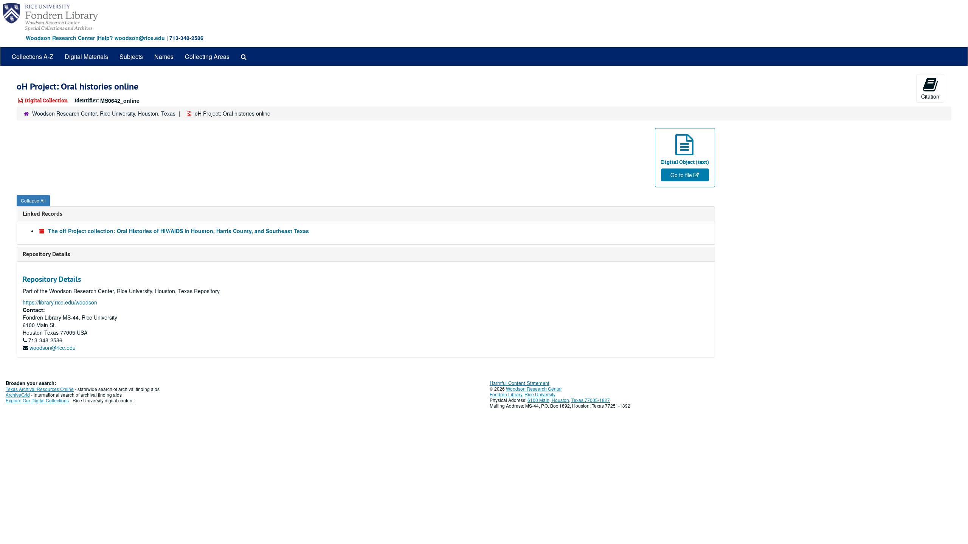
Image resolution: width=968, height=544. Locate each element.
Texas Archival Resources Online (40, 389)
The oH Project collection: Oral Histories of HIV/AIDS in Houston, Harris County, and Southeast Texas (178, 231)
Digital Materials (86, 56)
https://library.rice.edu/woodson (60, 302)
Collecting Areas (207, 56)
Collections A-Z (32, 56)
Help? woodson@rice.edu (131, 38)
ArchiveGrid (18, 394)
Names (164, 56)
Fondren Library (506, 394)
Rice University (539, 394)
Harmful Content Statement (519, 382)
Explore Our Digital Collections (37, 400)
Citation (930, 96)
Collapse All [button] (33, 200)
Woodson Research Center (60, 38)
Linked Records (42, 214)
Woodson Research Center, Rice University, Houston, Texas (103, 113)
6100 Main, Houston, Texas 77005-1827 (568, 400)
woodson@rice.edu (52, 347)
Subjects (131, 56)
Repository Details (46, 254)
